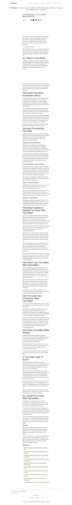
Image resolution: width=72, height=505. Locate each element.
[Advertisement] (36, 29)
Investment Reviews (23, 491)
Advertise (47, 501)
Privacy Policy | (38, 501)
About (31, 501)
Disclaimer (43, 501)
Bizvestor (14, 3)
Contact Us (43, 9)
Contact (33, 501)
